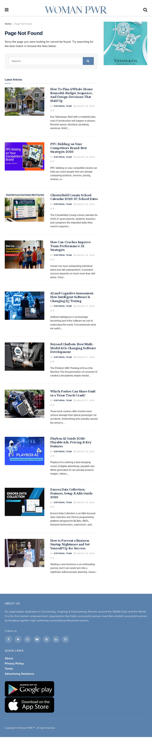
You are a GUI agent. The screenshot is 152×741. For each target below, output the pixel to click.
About (9, 658)
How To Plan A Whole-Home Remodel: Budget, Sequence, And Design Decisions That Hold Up (71, 95)
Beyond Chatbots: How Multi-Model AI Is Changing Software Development (73, 348)
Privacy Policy (14, 663)
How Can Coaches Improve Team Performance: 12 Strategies (70, 246)
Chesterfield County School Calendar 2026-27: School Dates (74, 197)
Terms (9, 668)
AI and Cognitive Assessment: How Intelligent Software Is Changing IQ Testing (72, 297)
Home (8, 24)
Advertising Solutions (19, 673)
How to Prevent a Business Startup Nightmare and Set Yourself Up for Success (69, 544)
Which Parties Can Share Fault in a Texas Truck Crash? (72, 393)
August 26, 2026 (85, 451)
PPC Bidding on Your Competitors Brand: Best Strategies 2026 (68, 148)
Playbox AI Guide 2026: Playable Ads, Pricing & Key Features (70, 442)
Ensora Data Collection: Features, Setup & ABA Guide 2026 (71, 493)
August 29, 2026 (85, 106)
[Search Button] (88, 61)
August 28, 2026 (85, 157)
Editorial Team (63, 106)
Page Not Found (23, 24)
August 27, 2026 (85, 306)
